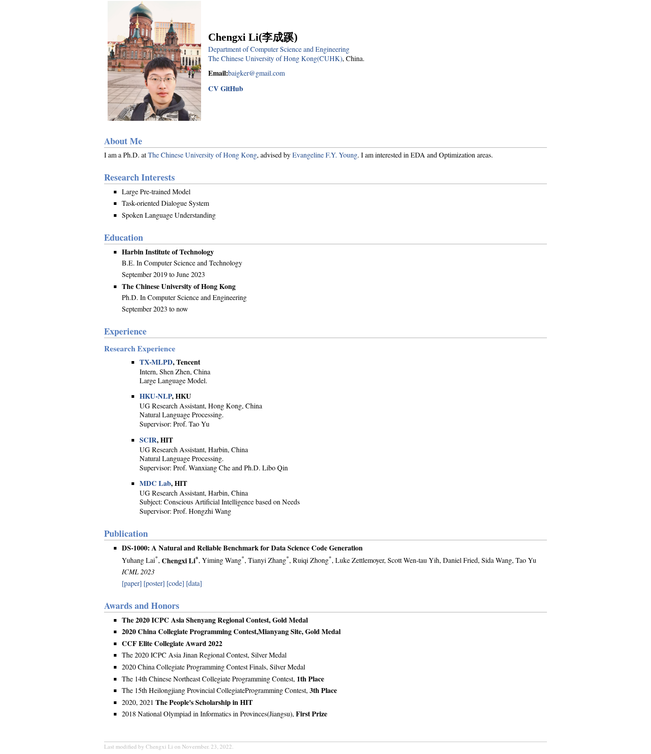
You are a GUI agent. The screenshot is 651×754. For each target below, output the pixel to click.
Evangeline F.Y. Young (324, 154)
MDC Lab (155, 483)
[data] (194, 583)
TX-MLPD (156, 362)
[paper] (132, 583)
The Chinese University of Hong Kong (202, 154)
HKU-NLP (156, 396)
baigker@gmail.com (256, 72)
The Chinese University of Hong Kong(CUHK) (275, 58)
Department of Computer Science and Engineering (278, 49)
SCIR (148, 440)
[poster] (154, 583)
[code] (175, 583)
